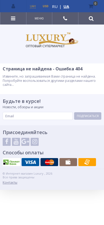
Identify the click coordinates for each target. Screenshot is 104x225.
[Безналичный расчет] (87, 162)
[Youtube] (16, 142)
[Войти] (13, 6)
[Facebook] (7, 142)
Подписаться (88, 116)
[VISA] (30, 162)
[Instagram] (35, 142)
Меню (39, 18)
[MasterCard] (49, 162)
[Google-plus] (25, 142)
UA (66, 6)
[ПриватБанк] (11, 162)
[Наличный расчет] (68, 162)
